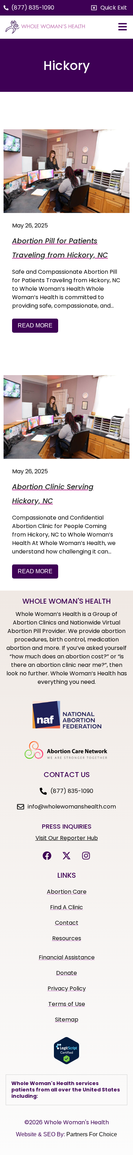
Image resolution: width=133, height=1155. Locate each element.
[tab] (66, 1090)
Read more (35, 325)
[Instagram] (86, 856)
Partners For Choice (91, 1134)
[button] (109, 8)
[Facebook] (47, 856)
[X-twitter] (67, 856)
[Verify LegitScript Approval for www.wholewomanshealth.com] (66, 1062)
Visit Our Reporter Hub (66, 838)
